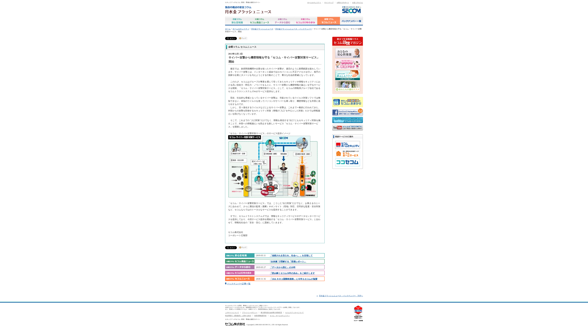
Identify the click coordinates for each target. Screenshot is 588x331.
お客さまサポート (343, 2)
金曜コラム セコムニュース (328, 21)
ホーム (228, 29)
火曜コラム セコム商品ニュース (259, 21)
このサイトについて (232, 312)
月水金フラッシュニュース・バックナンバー (293, 29)
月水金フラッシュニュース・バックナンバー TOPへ (341, 296)
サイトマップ (329, 2)
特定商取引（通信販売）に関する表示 (238, 315)
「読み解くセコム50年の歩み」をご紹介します (292, 273)
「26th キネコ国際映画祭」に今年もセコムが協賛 (293, 279)
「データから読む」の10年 (283, 267)
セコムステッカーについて (294, 312)
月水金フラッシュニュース (262, 29)
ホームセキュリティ (314, 2)
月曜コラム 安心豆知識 (236, 21)
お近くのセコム (357, 2)
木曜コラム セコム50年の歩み (305, 21)
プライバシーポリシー (249, 312)
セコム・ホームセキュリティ (280, 315)
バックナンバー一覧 (351, 21)
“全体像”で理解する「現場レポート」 (288, 261)
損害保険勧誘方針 (260, 315)
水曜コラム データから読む (282, 21)
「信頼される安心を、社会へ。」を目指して (291, 255)
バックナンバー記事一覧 (239, 283)
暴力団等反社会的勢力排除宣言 (271, 312)
